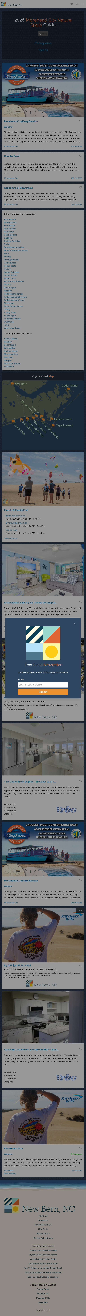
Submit (43, 692)
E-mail (21, 679)
